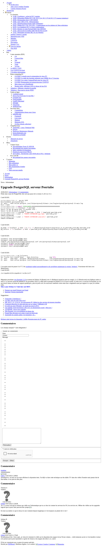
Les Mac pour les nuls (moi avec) (15, 300)
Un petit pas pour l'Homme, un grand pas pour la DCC (22, 306)
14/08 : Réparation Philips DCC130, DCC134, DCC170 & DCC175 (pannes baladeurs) (40, 18)
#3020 (3, 535)
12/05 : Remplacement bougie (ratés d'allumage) (28, 23)
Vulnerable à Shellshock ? (13, 299)
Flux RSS (13, 48)
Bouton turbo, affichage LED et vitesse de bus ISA (30, 86)
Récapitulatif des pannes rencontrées (24, 148)
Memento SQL (19, 122)
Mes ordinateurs (14, 163)
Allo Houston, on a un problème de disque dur (19, 311)
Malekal (17, 120)
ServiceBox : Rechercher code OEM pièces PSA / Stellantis (31, 154)
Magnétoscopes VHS (17, 36)
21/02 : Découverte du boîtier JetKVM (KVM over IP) (30, 31)
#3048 (3, 504)
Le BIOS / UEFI (15, 68)
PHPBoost (11, 544)
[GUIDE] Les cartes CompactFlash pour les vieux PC (31, 80)
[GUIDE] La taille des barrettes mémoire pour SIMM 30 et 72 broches (36, 78)
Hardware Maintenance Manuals (23, 131)
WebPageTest (17, 106)
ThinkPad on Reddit (19, 135)
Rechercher (10, 10)
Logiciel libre (18, 58)
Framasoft (17, 116)
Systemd (17, 62)
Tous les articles (15, 46)
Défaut (12, 460)
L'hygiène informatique (17, 72)
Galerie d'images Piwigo (18, 8)
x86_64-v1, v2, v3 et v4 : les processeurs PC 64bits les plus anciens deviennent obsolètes (33, 302)
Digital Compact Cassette (18, 34)
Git (15, 56)
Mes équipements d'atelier (17, 166)
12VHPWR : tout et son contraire (15, 309)
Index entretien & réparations (22, 150)
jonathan (3, 470)
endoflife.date (17, 114)
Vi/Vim (16, 66)
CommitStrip (18, 110)
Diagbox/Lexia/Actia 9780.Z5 (22, 152)
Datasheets (14, 141)
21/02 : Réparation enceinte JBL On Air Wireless (28, 32)
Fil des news (14, 4)
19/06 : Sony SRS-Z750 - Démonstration (26, 22)
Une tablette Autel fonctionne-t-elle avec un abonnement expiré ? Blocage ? (28, 308)
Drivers (15, 129)
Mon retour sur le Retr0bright (23, 84)
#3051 (3, 476)
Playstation (14, 42)
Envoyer (5, 460)
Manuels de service (16, 139)
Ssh (15, 60)
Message (5, 337)
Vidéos (8, 50)
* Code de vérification (9, 449)
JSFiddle (15, 103)
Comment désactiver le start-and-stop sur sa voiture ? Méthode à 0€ (26, 304)
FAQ (10, 168)
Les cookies (31, 544)
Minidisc (13, 38)
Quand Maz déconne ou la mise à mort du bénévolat (21, 313)
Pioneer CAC (14, 44)
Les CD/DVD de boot (17, 70)
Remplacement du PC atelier (37, 319)
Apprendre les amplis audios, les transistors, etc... (20, 315)
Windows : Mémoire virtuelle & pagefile (23, 88)
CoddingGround (18, 94)
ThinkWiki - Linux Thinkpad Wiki (23, 127)
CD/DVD (13, 40)
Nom (4, 333)
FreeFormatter (17, 99)
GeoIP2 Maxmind (18, 101)
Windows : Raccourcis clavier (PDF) (22, 90)
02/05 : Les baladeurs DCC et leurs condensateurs (28, 27)
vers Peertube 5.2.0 (20, 279)
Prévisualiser (7, 445)
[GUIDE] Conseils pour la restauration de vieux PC (30, 76)
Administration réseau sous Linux (25, 112)
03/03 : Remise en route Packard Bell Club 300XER (29, 29)
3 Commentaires (23, 192)
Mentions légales (21, 544)
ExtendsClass (17, 97)
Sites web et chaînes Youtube (19, 6)
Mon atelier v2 (13, 165)
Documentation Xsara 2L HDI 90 (23, 146)
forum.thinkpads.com (19, 133)
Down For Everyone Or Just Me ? (23, 96)
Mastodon (12, 161)
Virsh (16, 64)
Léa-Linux (17, 118)
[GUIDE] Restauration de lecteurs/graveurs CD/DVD (31, 82)
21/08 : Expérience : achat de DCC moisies (26, 16)
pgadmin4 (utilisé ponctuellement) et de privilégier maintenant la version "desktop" (52, 266)
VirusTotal (16, 105)
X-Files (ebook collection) (22, 124)
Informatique (13, 192)
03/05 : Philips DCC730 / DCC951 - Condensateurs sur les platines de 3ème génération (40, 25)
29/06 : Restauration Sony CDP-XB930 (25, 20)
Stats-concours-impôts (16, 170)
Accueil (9, 2)
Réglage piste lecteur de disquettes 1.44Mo (14, 319)
